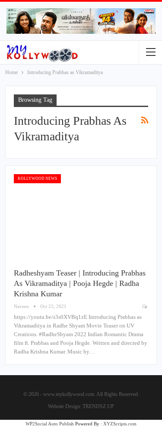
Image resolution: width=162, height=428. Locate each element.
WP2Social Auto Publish (49, 423)
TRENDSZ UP (98, 406)
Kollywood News (37, 178)
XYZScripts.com (120, 423)
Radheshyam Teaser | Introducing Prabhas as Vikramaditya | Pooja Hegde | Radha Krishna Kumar (80, 283)
